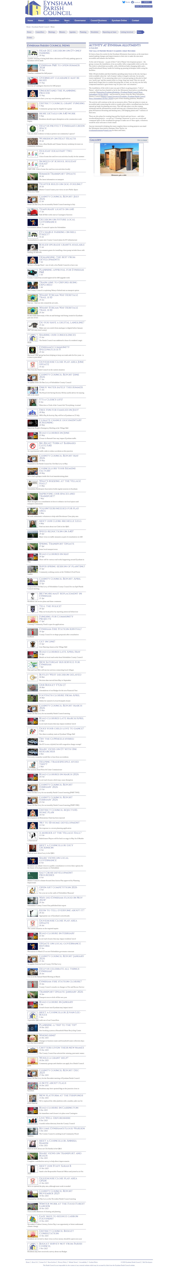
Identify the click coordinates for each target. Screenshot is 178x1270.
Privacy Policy (62, 1262)
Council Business (99, 20)
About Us (34, 1262)
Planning (83, 32)
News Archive (52, 1262)
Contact (135, 20)
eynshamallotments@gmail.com (100, 130)
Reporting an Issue (109, 32)
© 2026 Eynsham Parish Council (130, 1262)
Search (146, 2)
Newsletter (94, 32)
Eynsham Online (119, 20)
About (41, 20)
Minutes (62, 32)
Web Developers (147, 1262)
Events (29, 38)
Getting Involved (127, 32)
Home (30, 20)
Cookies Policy (93, 1262)
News (66, 20)
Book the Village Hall (144, 6)
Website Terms (73, 1262)
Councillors (54, 20)
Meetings (51, 32)
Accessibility (83, 1262)
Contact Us (42, 1262)
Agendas (72, 32)
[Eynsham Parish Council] (49, 15)
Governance (80, 20)
